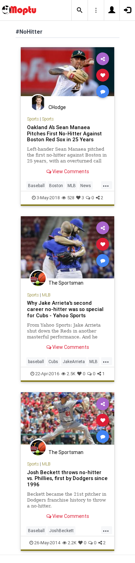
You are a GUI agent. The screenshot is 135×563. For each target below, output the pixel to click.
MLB (72, 185)
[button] (79, 10)
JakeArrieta (74, 361)
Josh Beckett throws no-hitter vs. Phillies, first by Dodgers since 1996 (67, 478)
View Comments (70, 171)
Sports (33, 118)
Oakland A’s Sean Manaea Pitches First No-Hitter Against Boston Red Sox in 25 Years (64, 133)
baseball (36, 361)
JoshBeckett (61, 530)
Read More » (67, 74)
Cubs (53, 361)
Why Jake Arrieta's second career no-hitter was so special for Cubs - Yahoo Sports (65, 309)
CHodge (57, 107)
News (85, 185)
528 (70, 198)
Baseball (36, 185)
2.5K (71, 374)
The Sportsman (65, 283)
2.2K (72, 543)
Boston (56, 185)
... (106, 185)
